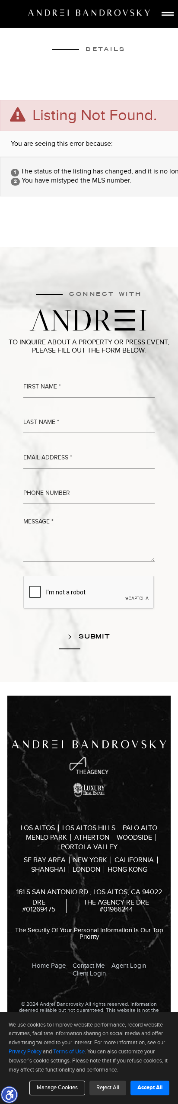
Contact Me (89, 965)
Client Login (89, 973)
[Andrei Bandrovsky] (89, 13)
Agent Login (128, 965)
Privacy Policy (25, 1051)
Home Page (49, 965)
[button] (9, 1094)
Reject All (107, 1087)
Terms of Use (69, 1051)
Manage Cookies (57, 1087)
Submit (93, 636)
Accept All (149, 1087)
